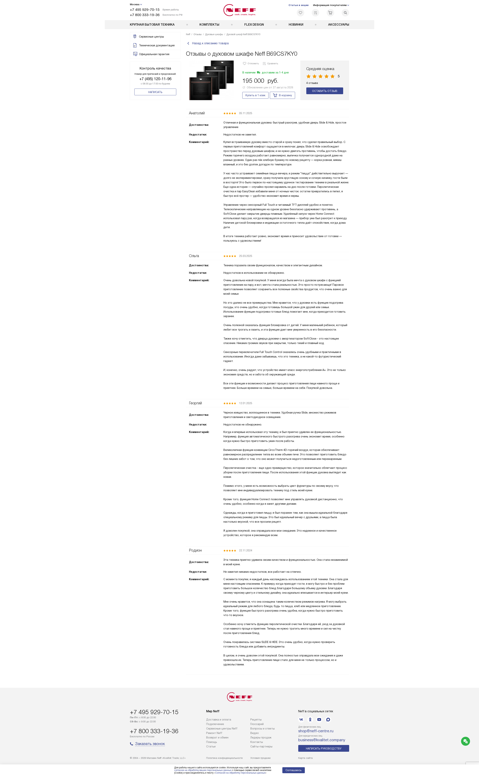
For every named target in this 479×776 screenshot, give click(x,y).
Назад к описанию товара (210, 43)
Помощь (211, 741)
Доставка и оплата (218, 719)
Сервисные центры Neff (221, 728)
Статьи (211, 746)
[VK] (301, 720)
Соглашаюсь (294, 770)
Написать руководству (323, 748)
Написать (155, 92)
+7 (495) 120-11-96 (155, 79)
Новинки (296, 24)
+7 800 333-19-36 (145, 15)
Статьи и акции (299, 5)
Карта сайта (305, 758)
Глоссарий (257, 724)
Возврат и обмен (217, 737)
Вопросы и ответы (262, 728)
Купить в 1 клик (255, 95)
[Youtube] (319, 720)
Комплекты (209, 24)
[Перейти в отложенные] (300, 12)
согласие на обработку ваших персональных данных (202, 770)
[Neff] (239, 10)
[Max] (328, 720)
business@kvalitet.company (321, 740)
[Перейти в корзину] (330, 12)
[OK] (310, 720)
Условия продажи (260, 758)
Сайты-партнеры (261, 746)
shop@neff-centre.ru (315, 731)
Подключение (215, 724)
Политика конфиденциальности (224, 758)
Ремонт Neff (214, 733)
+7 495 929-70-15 (145, 10)
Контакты (256, 741)
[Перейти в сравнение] (315, 12)
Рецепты (256, 719)
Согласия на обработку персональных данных (240, 773)
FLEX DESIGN (254, 24)
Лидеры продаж (260, 737)
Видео (254, 733)
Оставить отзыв (324, 91)
